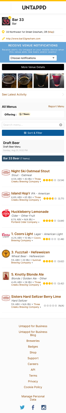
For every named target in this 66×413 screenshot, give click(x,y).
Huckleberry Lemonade (30, 212)
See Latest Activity (14, 94)
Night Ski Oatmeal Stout (30, 171)
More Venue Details (33, 67)
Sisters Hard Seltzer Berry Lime (36, 297)
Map (51, 31)
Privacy (33, 381)
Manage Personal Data (33, 398)
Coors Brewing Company (26, 239)
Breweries (33, 340)
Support (33, 358)
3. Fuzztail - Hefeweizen (30, 252)
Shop (33, 352)
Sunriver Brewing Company (26, 261)
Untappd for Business (33, 326)
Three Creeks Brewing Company (26, 180)
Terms (33, 375)
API (33, 369)
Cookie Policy (33, 387)
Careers (33, 364)
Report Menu (56, 106)
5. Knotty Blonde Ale (27, 274)
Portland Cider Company (24, 222)
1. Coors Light (22, 234)
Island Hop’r (21, 193)
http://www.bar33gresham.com (23, 38)
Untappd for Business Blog (33, 333)
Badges (33, 346)
